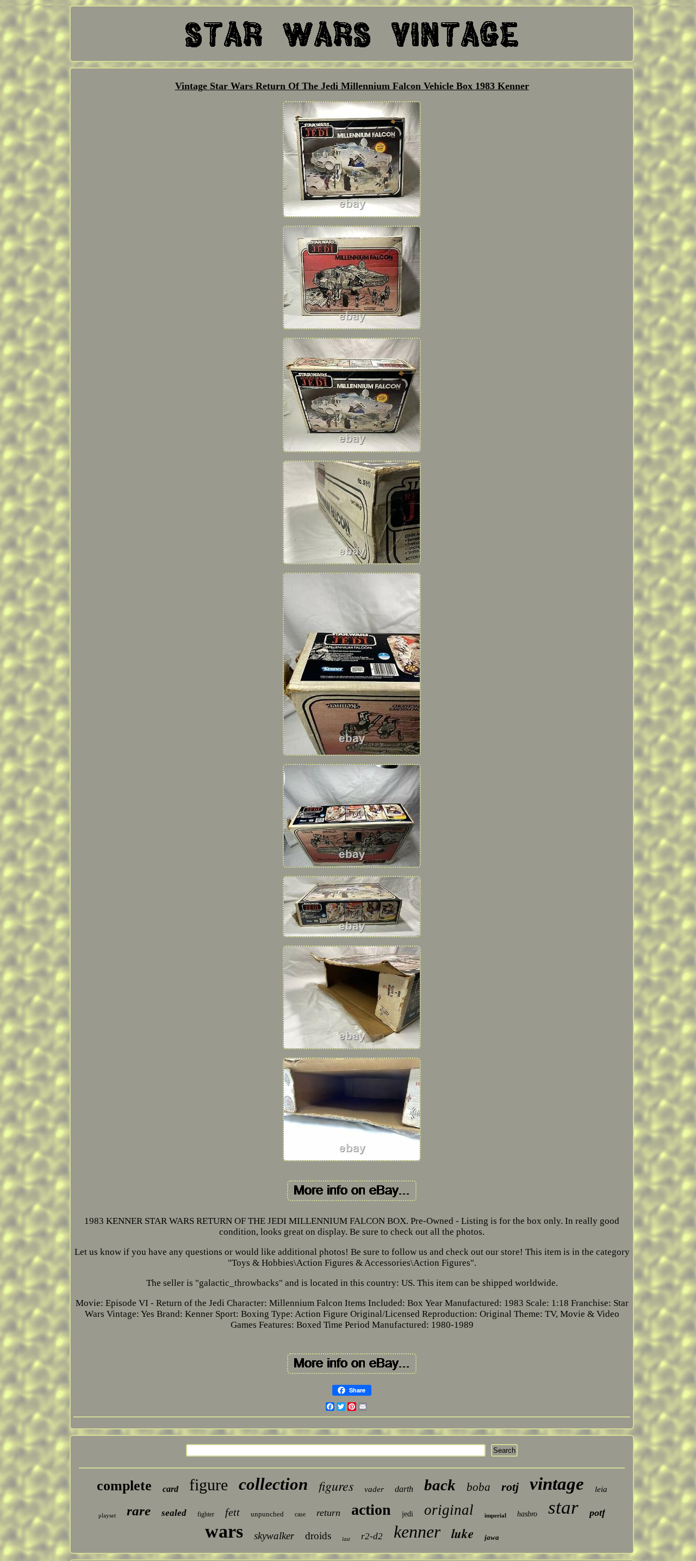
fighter (205, 1514)
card (170, 1489)
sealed (174, 1513)
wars (224, 1531)
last (346, 1539)
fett (232, 1512)
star (563, 1507)
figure (208, 1485)
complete (124, 1486)
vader (374, 1489)
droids (318, 1535)
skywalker (274, 1535)
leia (601, 1489)
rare (139, 1510)
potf (597, 1512)
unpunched (267, 1514)
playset (107, 1515)
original (449, 1510)
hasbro (527, 1514)
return (328, 1512)
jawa (491, 1537)
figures (336, 1485)
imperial (495, 1515)
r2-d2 (372, 1536)
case (300, 1514)
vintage (557, 1484)
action (371, 1509)
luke (462, 1533)
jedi (407, 1514)
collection (273, 1484)
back (440, 1485)
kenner (417, 1531)
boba (478, 1487)
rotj (510, 1487)
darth (404, 1489)
